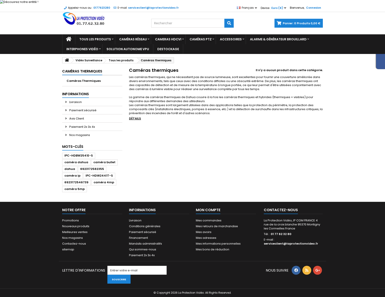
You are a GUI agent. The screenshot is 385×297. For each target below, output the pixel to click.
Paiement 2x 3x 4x (82, 127)
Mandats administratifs (145, 243)
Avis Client (76, 118)
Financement (138, 238)
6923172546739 (76, 182)
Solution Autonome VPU (127, 49)
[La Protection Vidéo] (103, 18)
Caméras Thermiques (84, 81)
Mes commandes (208, 220)
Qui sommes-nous (142, 249)
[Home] (68, 39)
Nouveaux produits (75, 226)
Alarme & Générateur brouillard (278, 39)
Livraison (75, 102)
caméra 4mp (104, 182)
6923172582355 (92, 169)
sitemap (68, 249)
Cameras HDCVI (168, 39)
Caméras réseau (133, 39)
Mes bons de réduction (212, 249)
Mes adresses (206, 238)
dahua (69, 169)
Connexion (313, 8)
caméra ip (72, 175)
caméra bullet (104, 162)
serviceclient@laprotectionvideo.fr (291, 243)
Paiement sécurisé (82, 110)
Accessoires (231, 39)
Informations (75, 94)
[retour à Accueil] (67, 60)
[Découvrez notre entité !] (192, 2)
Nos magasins (79, 135)
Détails (135, 118)
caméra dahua (76, 162)
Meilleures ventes (75, 232)
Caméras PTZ (201, 39)
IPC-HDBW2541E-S (78, 155)
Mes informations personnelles (218, 243)
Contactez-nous (74, 243)
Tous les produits (95, 39)
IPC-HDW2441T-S (99, 175)
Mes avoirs (203, 232)
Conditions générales (144, 226)
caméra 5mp (74, 189)
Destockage (168, 49)
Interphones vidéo (82, 49)
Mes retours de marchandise (217, 226)
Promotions (70, 220)
